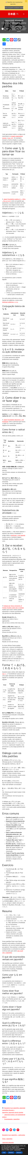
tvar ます (10, 138)
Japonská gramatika (16, 28)
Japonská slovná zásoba (15, 1112)
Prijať (4, 1152)
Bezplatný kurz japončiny (18, 26)
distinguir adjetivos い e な (10, 302)
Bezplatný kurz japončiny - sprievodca (13, 1135)
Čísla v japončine (7, 1138)
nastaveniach (17, 1149)
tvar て (4, 674)
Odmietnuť (11, 1152)
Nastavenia (19, 1152)
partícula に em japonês (18, 535)
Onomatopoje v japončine (11, 1119)
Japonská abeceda (8, 1142)
